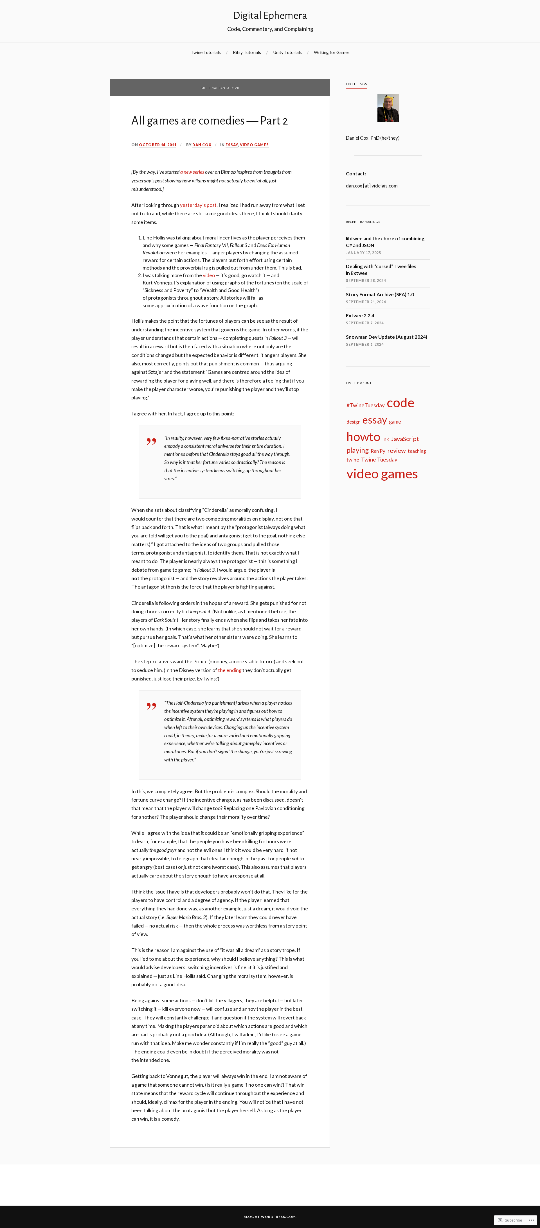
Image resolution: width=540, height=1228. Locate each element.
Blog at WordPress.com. (270, 1217)
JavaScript (405, 438)
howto (363, 436)
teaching (417, 451)
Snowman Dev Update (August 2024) (386, 337)
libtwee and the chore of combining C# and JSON (385, 242)
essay (232, 145)
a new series (192, 172)
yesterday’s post (198, 205)
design (353, 422)
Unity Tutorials (287, 52)
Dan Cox (202, 145)
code (401, 402)
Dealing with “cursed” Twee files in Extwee (381, 269)
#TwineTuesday (365, 405)
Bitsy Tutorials (247, 52)
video (209, 275)
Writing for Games (332, 52)
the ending (230, 670)
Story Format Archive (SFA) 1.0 (380, 294)
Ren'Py (378, 451)
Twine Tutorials (206, 52)
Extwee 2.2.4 (360, 315)
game (395, 422)
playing (357, 450)
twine (352, 459)
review (396, 450)
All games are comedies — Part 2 (209, 121)
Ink (385, 439)
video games (254, 145)
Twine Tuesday (379, 459)
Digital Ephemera (270, 15)
